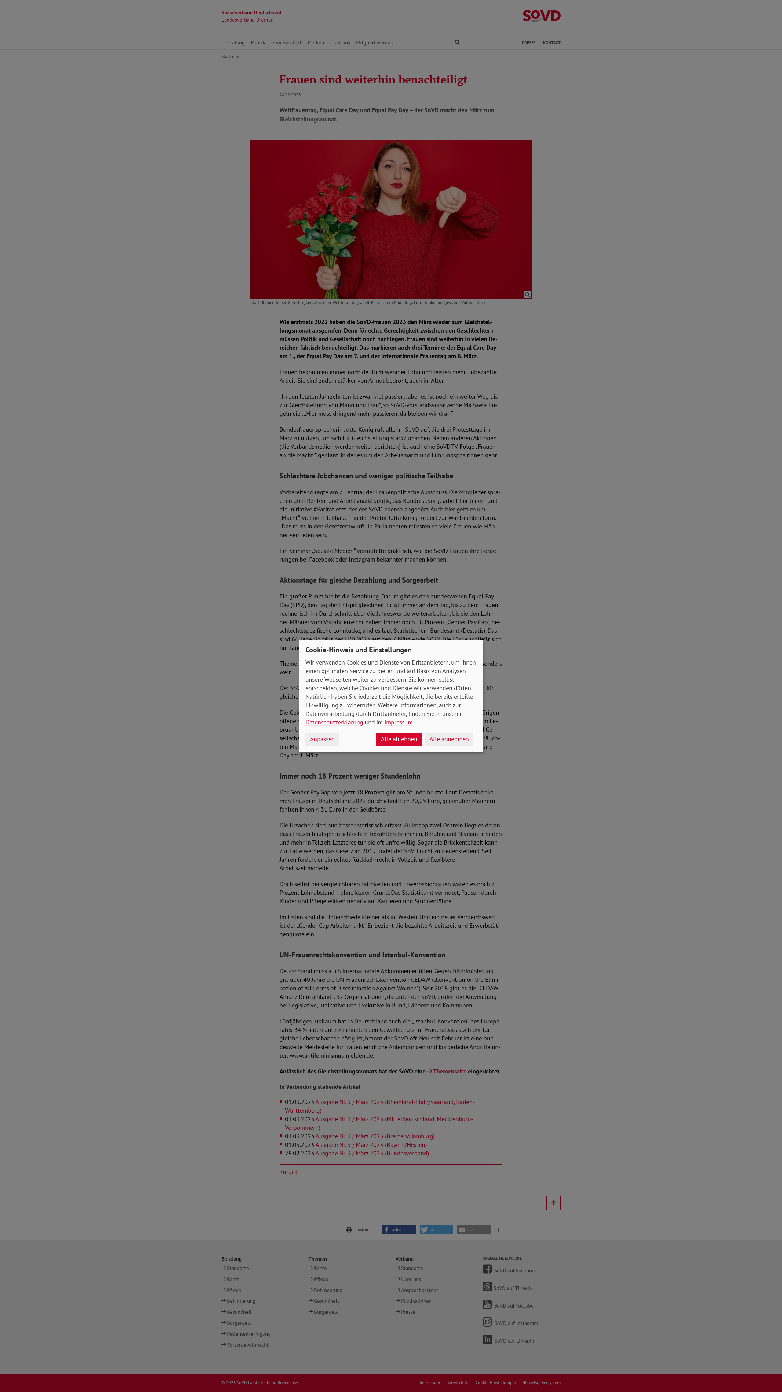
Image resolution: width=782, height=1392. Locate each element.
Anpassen (322, 739)
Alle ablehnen (399, 739)
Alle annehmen (449, 739)
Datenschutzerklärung (334, 722)
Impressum (398, 722)
